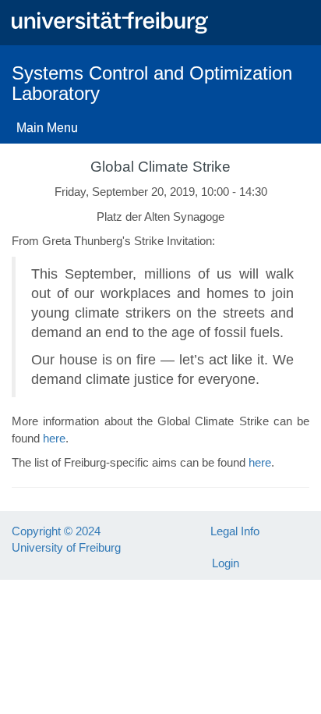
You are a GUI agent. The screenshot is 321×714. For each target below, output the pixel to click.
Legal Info (234, 531)
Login (225, 563)
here (54, 438)
